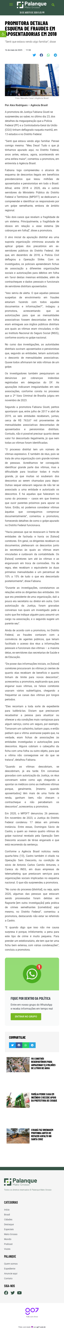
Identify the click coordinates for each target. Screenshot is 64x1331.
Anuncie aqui (10, 1273)
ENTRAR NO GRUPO (26, 1016)
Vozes (7, 1249)
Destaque (9, 1224)
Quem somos (11, 1263)
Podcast (8, 1244)
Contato (8, 1278)
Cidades (8, 1219)
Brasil (7, 1214)
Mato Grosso (10, 1234)
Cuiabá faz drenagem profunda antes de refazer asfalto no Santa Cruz (42, 1134)
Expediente (9, 1268)
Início (7, 1209)
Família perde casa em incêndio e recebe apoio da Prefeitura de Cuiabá (44, 1097)
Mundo (7, 1239)
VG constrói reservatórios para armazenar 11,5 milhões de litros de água (43, 1063)
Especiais (9, 1229)
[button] (3, 34)
